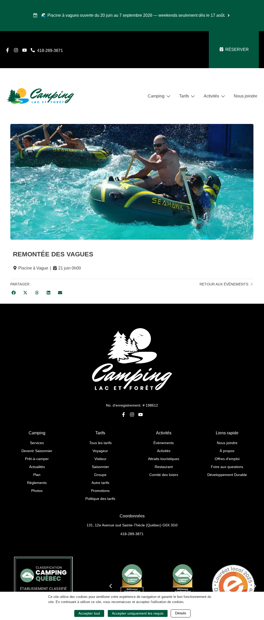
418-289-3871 (132, 534)
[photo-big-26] (131, 182)
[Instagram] (16, 50)
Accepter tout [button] (89, 613)
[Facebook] (7, 50)
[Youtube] (24, 50)
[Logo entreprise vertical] (132, 358)
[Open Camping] (168, 96)
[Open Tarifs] (192, 96)
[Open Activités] (223, 96)
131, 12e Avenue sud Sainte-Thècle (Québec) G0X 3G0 (132, 525)
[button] (13, 293)
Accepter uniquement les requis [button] (137, 613)
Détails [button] (180, 613)
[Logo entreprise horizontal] (41, 96)
